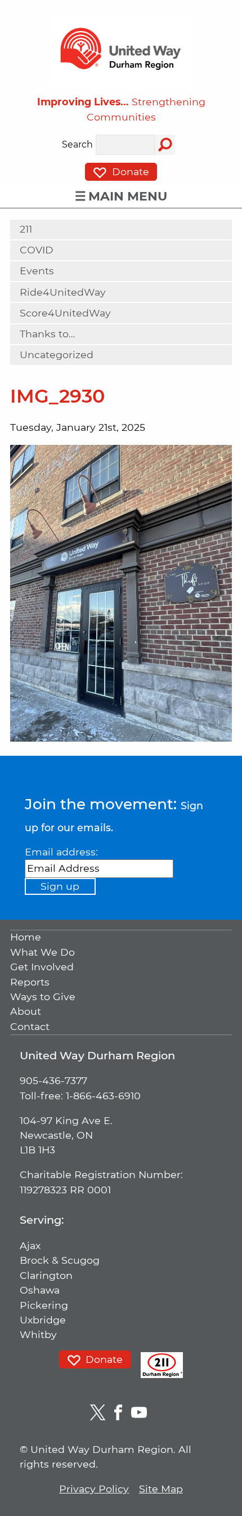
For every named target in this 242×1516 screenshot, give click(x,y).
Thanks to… (47, 334)
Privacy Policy (94, 1489)
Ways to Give (42, 996)
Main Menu (127, 196)
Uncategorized (56, 354)
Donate (129, 171)
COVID (36, 250)
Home (25, 937)
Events (37, 271)
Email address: (61, 852)
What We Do (42, 952)
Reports (30, 982)
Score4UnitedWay (65, 313)
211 (26, 229)
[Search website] (165, 145)
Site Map (161, 1489)
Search (77, 145)
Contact (30, 1026)
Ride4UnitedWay (63, 292)
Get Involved (42, 967)
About (25, 1012)
